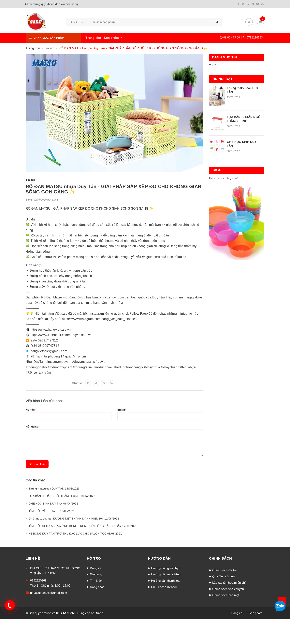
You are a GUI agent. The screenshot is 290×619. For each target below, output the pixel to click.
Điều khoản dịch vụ (164, 587)
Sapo (99, 613)
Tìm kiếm (96, 580)
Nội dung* (32, 426)
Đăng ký (95, 568)
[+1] (111, 383)
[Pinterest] (253, 4)
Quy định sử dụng (224, 576)
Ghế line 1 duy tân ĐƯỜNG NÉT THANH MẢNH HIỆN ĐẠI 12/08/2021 (74, 518)
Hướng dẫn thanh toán (166, 580)
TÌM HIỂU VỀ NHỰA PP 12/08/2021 (52, 511)
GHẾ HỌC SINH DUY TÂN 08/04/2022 (53, 503)
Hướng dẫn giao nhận (165, 568)
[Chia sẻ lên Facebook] (88, 383)
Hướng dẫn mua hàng (166, 574)
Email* (121, 409)
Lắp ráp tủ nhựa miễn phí (229, 582)
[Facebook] (238, 4)
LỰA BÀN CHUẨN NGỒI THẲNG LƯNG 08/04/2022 (62, 496)
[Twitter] (243, 4)
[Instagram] (257, 4)
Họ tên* (31, 409)
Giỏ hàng (96, 574)
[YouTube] (262, 4)
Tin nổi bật (222, 79)
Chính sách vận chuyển (228, 589)
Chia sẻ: (77, 383)
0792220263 (255, 37)
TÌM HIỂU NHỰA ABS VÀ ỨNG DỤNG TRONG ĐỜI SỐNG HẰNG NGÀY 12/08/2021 (83, 526)
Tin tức (213, 65)
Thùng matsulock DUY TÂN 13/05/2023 (54, 488)
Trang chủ (93, 38)
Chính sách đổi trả (224, 570)
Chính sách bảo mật (225, 595)
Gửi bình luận (37, 464)
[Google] (248, 4)
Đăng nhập (97, 587)
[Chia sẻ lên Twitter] (96, 383)
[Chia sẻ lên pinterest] (104, 383)
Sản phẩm (112, 38)
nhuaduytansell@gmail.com (48, 592)
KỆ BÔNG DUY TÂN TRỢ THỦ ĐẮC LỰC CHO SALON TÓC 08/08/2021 (75, 533)
